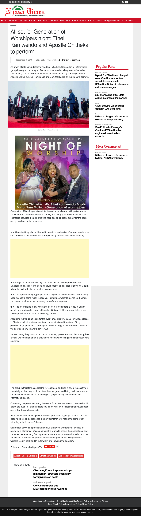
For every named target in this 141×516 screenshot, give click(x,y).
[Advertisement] (49, 258)
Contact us (127, 20)
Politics (23, 20)
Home (4, 20)
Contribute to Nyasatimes (44, 501)
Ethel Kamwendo (48, 456)
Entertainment (79, 20)
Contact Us (71, 501)
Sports (32, 20)
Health (91, 20)
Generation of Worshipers (71, 456)
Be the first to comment (69, 60)
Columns (53, 20)
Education (65, 20)
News (99, 20)
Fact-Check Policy (56, 504)
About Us (61, 501)
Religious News (112, 20)
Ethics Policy (87, 504)
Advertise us (95, 501)
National (13, 20)
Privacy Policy (83, 501)
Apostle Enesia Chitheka (25, 456)
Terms (105, 501)
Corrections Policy (73, 504)
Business (42, 20)
